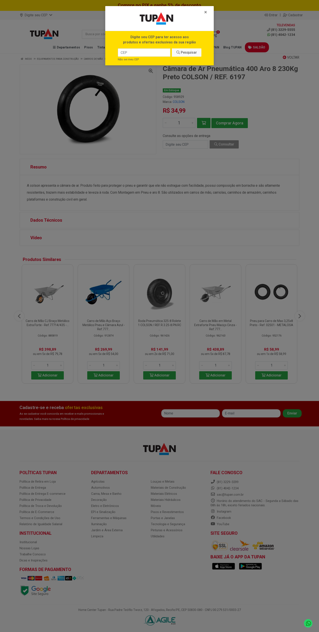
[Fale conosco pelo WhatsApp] (308, 623)
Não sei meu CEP (128, 59)
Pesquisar (188, 52)
